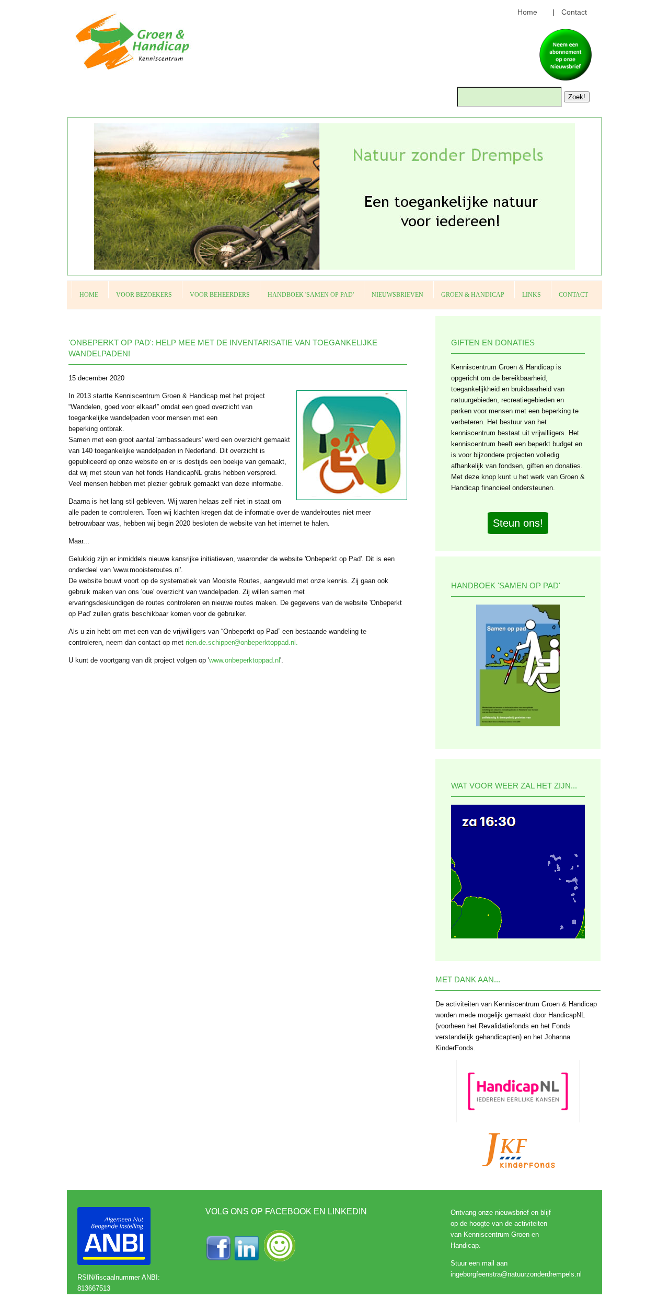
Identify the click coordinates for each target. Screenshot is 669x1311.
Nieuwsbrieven (397, 294)
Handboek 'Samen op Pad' (311, 294)
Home (527, 12)
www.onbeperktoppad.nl (244, 660)
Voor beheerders (220, 294)
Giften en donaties (493, 342)
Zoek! (576, 97)
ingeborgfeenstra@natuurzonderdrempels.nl (516, 1274)
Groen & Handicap (472, 294)
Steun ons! (518, 523)
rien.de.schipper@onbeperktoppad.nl (241, 642)
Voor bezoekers (144, 294)
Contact (574, 12)
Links (531, 294)
